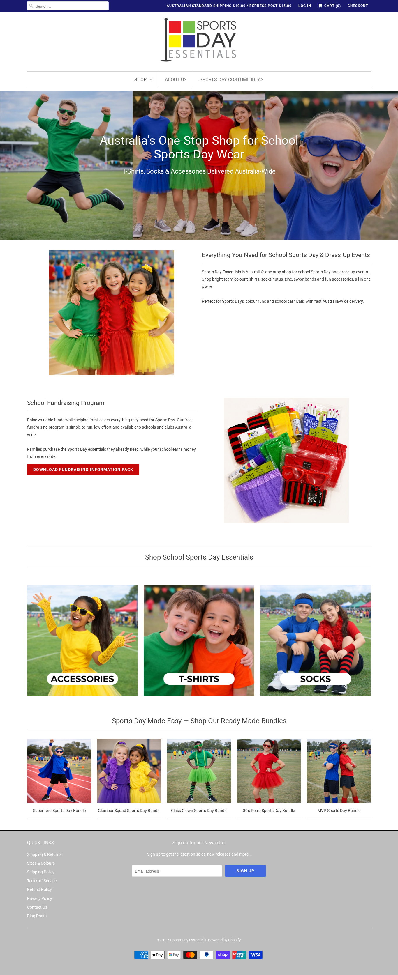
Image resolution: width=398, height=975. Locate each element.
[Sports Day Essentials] (199, 40)
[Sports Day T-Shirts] (199, 643)
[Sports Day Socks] (315, 643)
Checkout (358, 6)
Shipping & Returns (44, 854)
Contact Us (37, 907)
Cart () (332, 6)
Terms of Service (42, 880)
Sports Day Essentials (188, 940)
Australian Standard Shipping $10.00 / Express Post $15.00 (229, 6)
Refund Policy (39, 889)
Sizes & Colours (41, 863)
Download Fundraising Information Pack (83, 469)
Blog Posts (37, 916)
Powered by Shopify (224, 940)
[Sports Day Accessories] (82, 643)
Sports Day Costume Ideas (232, 79)
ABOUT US (176, 79)
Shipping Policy (40, 872)
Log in (304, 6)
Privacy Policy (39, 898)
